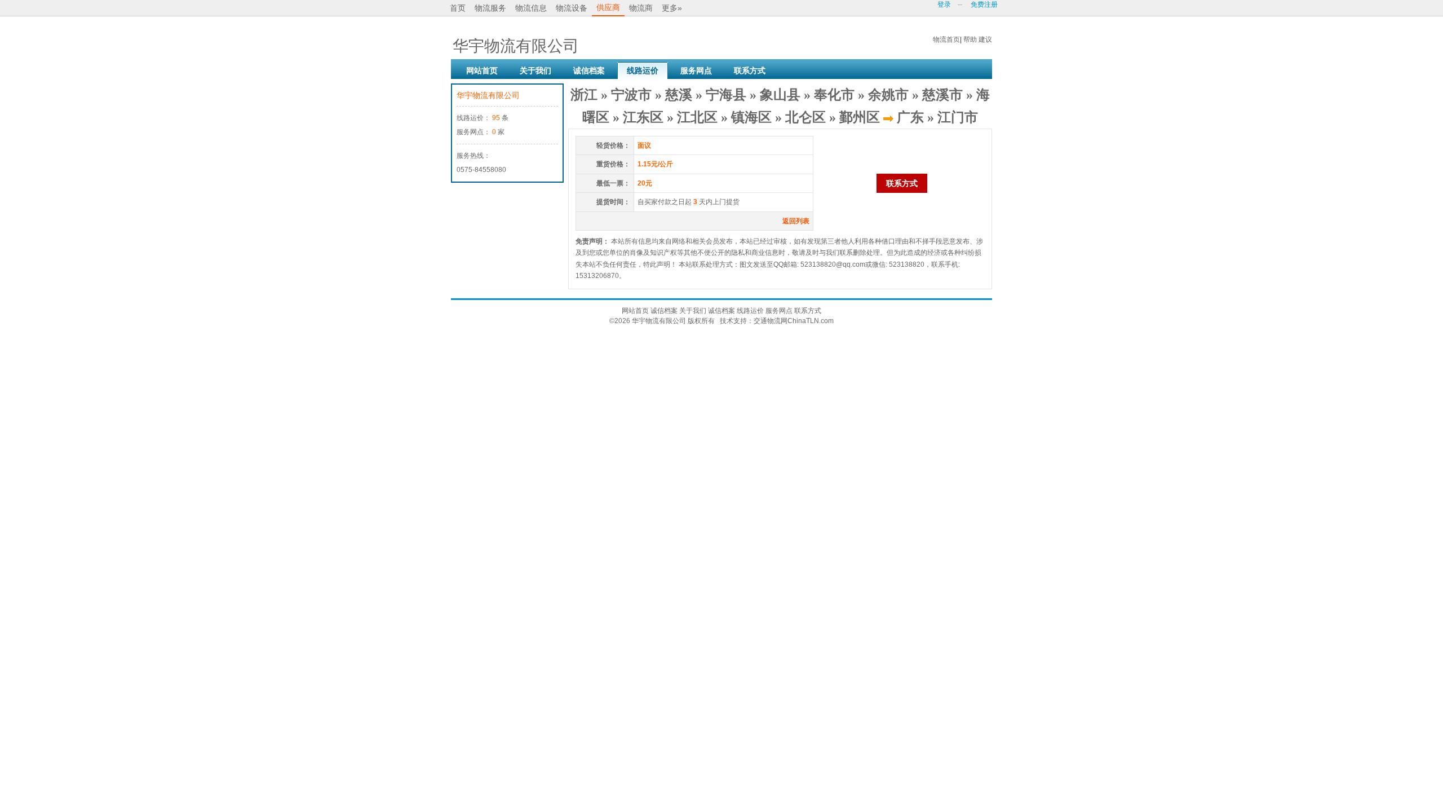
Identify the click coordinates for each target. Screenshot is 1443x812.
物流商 (641, 7)
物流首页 (946, 39)
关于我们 (535, 70)
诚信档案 (589, 70)
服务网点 (696, 70)
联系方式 (749, 70)
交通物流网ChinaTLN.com (794, 321)
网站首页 (482, 70)
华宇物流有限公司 (488, 95)
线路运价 (642, 70)
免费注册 (984, 4)
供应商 (608, 7)
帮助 (970, 39)
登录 (944, 4)
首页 (458, 7)
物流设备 (571, 7)
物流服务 (490, 7)
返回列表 (795, 221)
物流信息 (531, 7)
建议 (985, 39)
